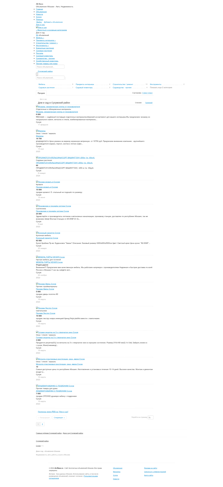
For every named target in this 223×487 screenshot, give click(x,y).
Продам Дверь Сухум (45, 289)
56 (37, 35)
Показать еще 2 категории (161, 87)
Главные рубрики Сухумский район (49, 433)
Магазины (116, 472)
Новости (39, 14)
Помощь (39, 19)
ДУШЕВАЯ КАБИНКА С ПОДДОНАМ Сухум (54, 391)
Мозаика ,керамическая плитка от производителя (57, 111)
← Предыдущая (44, 417)
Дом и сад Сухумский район (73, 433)
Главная (39, 9)
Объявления (41, 11)
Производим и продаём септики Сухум (52, 211)
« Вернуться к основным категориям (51, 30)
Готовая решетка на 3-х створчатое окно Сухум (56, 337)
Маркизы (39, 136)
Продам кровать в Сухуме (47, 187)
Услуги (39, 16)
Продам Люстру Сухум (45, 313)
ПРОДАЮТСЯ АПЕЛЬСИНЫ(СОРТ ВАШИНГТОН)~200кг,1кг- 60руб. (64, 162)
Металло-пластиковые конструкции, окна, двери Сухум (59, 364)
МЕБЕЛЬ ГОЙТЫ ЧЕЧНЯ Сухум (49, 262)
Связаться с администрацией (155, 472)
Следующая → (59, 417)
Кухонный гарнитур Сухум (47, 238)
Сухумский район (42, 441)
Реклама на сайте (150, 468)
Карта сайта (148, 475)
